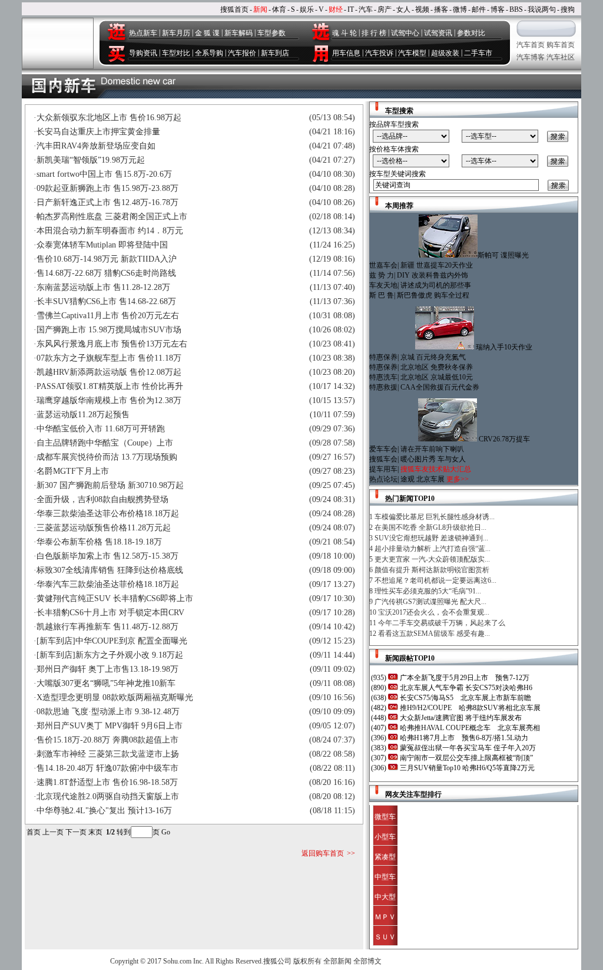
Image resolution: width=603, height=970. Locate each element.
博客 (498, 9)
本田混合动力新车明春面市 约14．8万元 (110, 230)
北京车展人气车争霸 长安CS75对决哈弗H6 (465, 688)
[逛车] (116, 31)
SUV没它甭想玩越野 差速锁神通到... (431, 538)
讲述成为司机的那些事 (435, 285)
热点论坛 (383, 479)
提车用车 (383, 469)
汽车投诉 (379, 53)
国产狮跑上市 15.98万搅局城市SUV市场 (109, 329)
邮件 (479, 9)
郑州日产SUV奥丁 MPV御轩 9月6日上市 (110, 725)
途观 (407, 479)
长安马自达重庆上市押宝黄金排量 (98, 131)
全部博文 (367, 961)
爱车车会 (383, 449)
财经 (336, 9)
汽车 (366, 9)
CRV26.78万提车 (504, 439)
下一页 (76, 832)
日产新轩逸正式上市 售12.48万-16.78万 (107, 202)
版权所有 (307, 961)
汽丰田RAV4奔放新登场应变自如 (96, 145)
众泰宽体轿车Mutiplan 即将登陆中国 (102, 244)
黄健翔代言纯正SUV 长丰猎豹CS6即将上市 (115, 598)
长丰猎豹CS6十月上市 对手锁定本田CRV (110, 612)
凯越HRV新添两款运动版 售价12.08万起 (109, 372)
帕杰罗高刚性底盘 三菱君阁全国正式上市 (112, 216)
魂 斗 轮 (344, 33)
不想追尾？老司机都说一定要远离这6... (435, 580)
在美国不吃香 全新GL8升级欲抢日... (430, 527)
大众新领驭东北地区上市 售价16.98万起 (109, 117)
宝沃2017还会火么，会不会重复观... (433, 612)
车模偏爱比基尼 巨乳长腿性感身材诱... (435, 517)
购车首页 (560, 45)
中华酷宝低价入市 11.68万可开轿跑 (101, 428)
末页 (95, 832)
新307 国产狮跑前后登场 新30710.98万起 (110, 485)
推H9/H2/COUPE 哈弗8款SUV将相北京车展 (469, 708)
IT (350, 9)
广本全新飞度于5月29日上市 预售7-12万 (463, 678)
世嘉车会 (383, 265)
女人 (403, 9)
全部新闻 (337, 961)
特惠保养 (383, 357)
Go (165, 832)
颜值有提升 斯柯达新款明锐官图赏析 (432, 570)
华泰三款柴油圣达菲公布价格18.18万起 (108, 513)
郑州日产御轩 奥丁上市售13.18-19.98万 (107, 669)
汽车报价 (242, 53)
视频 (422, 9)
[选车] (320, 31)
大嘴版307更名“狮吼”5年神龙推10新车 (106, 683)
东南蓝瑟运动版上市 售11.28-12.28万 (103, 287)
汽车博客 (530, 57)
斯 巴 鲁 (381, 295)
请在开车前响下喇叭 (432, 449)
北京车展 (430, 479)
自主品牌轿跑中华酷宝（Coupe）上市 (105, 442)
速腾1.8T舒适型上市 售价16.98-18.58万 (107, 782)
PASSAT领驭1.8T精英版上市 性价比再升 (110, 386)
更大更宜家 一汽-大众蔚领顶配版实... (432, 559)
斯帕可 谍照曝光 (503, 255)
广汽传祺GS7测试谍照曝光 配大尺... (430, 602)
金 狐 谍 (207, 33)
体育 (279, 9)
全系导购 (209, 53)
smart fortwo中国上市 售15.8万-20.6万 (104, 174)
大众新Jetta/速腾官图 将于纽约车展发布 (460, 718)
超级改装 (445, 53)
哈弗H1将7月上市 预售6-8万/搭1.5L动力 (463, 738)
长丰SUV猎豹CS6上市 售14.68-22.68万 (106, 301)
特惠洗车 (383, 377)
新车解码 (238, 33)
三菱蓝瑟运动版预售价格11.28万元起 (104, 527)
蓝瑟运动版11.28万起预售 (83, 414)
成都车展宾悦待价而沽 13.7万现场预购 (107, 457)
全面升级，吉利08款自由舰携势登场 (102, 499)
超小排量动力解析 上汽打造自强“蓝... (433, 549)
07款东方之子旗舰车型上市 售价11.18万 (109, 358)
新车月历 (176, 33)
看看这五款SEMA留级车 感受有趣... (434, 633)
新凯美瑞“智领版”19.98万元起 (91, 160)
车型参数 (271, 33)
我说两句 (542, 9)
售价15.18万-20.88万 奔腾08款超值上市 (107, 739)
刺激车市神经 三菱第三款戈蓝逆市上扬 (108, 754)
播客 (441, 9)
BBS (516, 9)
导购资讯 (143, 53)
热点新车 (143, 33)
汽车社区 (560, 57)
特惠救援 (383, 387)
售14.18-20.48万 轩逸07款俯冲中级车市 (107, 768)
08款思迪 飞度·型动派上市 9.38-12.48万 (108, 711)
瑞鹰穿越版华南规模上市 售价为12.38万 (109, 400)
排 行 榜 (374, 33)
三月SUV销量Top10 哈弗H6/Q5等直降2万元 (466, 768)
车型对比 (176, 53)
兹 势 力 (381, 275)
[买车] (116, 53)
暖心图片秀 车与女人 (433, 459)
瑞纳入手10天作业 (504, 347)
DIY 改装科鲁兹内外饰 (432, 275)
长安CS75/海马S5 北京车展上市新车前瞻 (464, 698)
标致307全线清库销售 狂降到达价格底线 (110, 570)
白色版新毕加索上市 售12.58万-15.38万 (107, 556)
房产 (384, 9)
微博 (460, 9)
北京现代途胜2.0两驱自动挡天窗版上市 (108, 796)
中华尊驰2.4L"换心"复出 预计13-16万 (104, 810)
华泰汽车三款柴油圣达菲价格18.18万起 (108, 584)
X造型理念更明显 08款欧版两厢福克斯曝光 (115, 697)
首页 (33, 832)
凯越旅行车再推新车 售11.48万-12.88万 (107, 626)
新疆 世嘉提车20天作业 (436, 265)
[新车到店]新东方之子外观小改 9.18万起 (110, 655)
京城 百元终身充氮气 (433, 357)
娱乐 (307, 9)
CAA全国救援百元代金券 (439, 387)
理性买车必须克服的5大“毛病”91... (428, 591)
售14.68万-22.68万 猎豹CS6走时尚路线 (106, 273)
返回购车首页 (323, 853)
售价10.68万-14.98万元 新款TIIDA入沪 (107, 259)
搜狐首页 (234, 9)
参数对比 (471, 33)
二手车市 (478, 53)
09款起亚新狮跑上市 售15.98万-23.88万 (107, 188)
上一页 (53, 832)
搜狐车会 (383, 459)
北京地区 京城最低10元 (436, 377)
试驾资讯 (438, 33)
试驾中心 (405, 33)
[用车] (320, 53)
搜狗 (568, 9)
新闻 (260, 9)
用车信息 (346, 53)
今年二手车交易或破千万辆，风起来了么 (441, 623)
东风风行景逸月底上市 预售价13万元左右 (112, 343)
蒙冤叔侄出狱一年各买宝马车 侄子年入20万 (467, 748)
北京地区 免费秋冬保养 (436, 367)
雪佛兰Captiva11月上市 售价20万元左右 (108, 315)
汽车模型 (412, 53)
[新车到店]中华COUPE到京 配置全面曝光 (112, 640)
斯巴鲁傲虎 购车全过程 (433, 295)
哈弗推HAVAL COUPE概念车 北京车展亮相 (469, 728)
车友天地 (383, 285)
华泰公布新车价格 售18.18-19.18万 (99, 541)
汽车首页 (530, 45)
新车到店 (275, 53)
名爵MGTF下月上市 (73, 471)
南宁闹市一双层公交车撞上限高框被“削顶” (465, 758)
